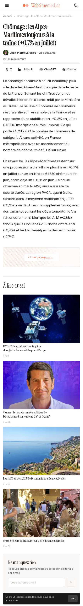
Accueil (8, 16)
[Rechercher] (76, 5)
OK (73, 598)
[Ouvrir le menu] (7, 5)
